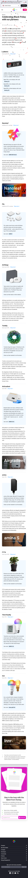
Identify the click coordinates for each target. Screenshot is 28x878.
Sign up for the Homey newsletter (14, 864)
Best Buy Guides (4, 847)
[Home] (14, 10)
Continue (24, 5)
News (3, 14)
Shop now (12, 53)
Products (3, 845)
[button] (11, 5)
